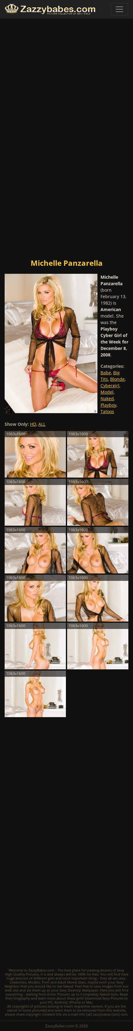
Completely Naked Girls (99, 994)
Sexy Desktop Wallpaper (78, 990)
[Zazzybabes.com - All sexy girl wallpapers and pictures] (50, 9)
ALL (41, 424)
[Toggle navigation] (119, 9)
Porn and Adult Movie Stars (64, 982)
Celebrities (18, 982)
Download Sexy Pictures (104, 998)
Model (107, 392)
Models (34, 982)
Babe (106, 373)
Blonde (117, 379)
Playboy (108, 405)
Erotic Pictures (58, 994)
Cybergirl (110, 385)
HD (33, 424)
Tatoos (107, 411)
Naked (107, 398)
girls (51, 978)
